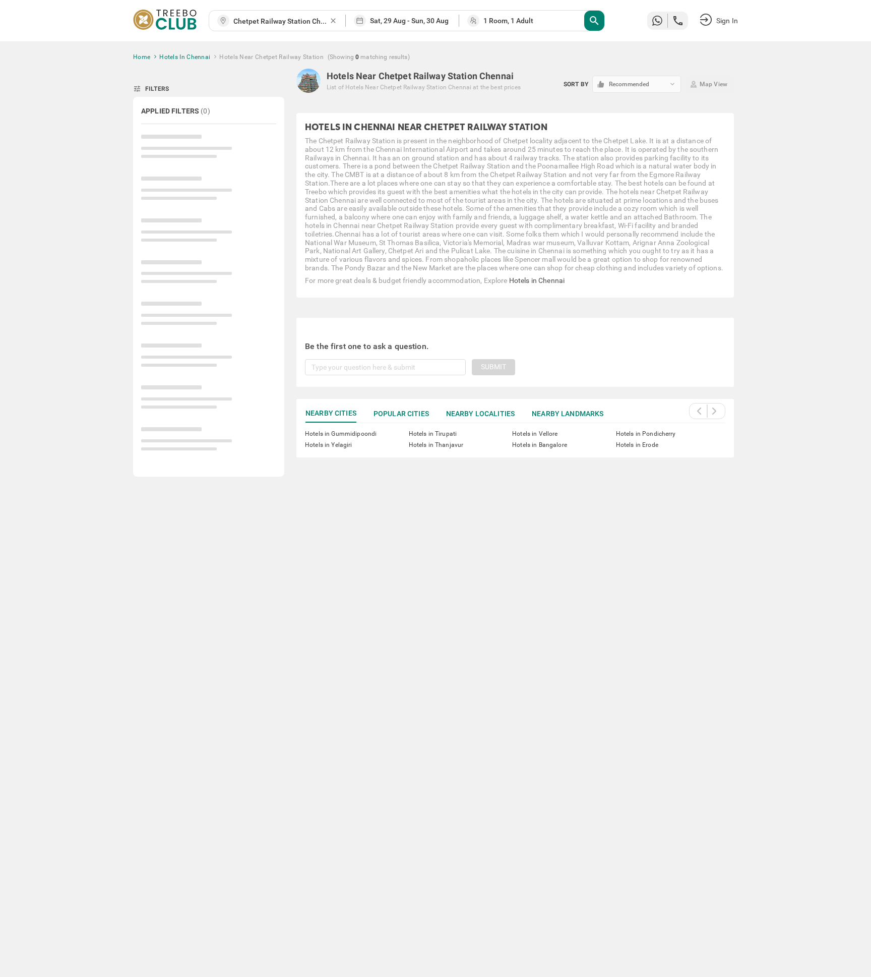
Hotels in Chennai (537, 280)
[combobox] (281, 21)
